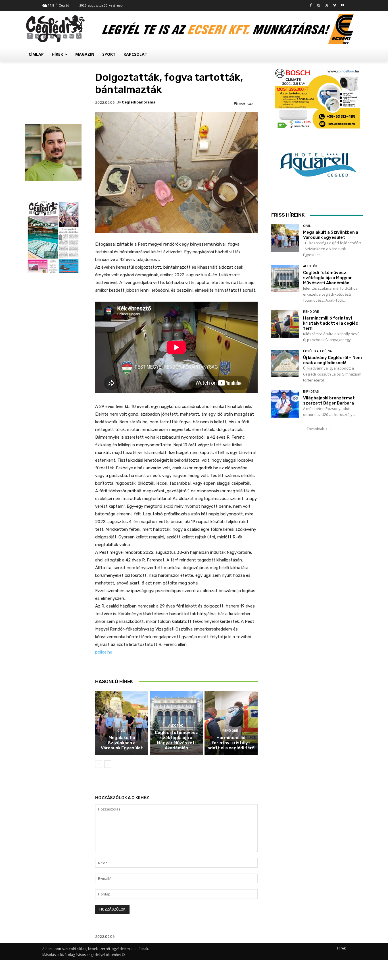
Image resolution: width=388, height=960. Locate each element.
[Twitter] (327, 5)
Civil (121, 730)
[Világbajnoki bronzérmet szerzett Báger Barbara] (285, 404)
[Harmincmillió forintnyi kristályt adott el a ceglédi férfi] (231, 723)
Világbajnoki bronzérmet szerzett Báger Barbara (329, 400)
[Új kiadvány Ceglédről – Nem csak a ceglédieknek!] (285, 363)
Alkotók (175, 725)
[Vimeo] (334, 5)
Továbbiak (315, 428)
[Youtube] (342, 5)
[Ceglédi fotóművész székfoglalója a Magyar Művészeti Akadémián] (285, 278)
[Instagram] (319, 5)
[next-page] (107, 764)
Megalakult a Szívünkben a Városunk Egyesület (122, 742)
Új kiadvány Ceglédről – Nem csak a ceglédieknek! (332, 360)
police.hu (103, 652)
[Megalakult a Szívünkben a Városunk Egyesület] (121, 723)
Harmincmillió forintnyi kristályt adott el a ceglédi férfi (231, 742)
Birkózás (311, 391)
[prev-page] (98, 764)
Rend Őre (230, 730)
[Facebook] (311, 5)
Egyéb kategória (317, 351)
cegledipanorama (138, 102)
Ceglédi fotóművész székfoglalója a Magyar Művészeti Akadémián (176, 740)
